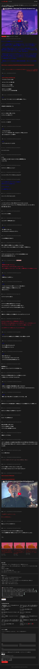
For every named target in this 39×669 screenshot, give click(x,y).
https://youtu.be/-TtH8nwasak (7, 475)
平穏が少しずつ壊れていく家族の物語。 (8, 587)
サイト (2, 648)
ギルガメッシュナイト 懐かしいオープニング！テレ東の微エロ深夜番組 (12, 595)
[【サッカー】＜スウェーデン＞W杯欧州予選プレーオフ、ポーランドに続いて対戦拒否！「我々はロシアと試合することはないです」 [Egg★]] (31, 545)
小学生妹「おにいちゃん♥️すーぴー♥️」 (27, 623)
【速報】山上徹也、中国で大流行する (7, 583)
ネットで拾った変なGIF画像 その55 (7, 570)
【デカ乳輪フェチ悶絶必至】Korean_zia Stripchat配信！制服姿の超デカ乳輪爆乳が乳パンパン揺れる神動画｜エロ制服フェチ (19, 590)
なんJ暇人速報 (4, 1)
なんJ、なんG (4, 36)
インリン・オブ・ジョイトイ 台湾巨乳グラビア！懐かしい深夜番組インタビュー (13, 594)
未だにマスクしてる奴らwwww (25, 612)
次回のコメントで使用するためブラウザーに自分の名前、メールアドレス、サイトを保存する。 (17, 652)
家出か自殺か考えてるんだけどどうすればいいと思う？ (10, 571)
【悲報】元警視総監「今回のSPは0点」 (8, 578)
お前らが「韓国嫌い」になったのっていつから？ (10, 616)
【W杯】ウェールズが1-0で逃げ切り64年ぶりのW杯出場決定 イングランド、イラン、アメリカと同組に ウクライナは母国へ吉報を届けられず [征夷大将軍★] (19, 551)
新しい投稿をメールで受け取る (7, 660)
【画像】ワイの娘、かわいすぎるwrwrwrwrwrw (9, 577)
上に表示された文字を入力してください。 (7, 655)
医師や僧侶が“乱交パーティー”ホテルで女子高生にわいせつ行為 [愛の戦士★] (14, 580)
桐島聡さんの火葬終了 (5, 568)
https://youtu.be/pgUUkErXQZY (8, 479)
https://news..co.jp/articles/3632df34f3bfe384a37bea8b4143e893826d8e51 (17, 65)
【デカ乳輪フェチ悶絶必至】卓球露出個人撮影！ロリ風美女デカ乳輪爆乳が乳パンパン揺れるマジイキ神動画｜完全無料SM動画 (19, 591)
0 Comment (16, 36)
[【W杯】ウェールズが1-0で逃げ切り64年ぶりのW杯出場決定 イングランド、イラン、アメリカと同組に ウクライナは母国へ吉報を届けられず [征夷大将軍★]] (19, 545)
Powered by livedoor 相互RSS (7, 597)
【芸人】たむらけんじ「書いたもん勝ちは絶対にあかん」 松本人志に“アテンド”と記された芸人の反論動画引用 (28, 606)
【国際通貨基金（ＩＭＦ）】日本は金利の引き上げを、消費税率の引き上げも (14, 564)
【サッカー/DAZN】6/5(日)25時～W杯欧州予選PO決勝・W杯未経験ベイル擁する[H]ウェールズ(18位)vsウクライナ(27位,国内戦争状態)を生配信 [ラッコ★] (7, 551)
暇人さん (8, 36)
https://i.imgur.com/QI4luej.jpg (8, 77)
